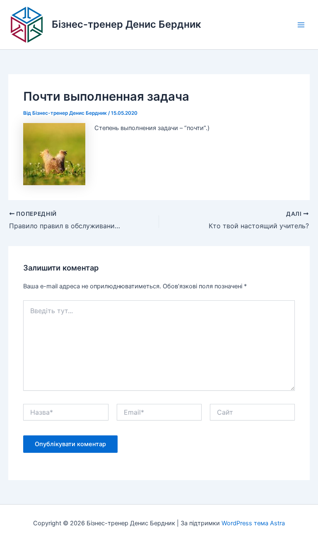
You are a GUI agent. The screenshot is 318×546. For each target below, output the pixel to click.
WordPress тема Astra (253, 523)
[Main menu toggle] (301, 25)
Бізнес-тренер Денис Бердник (126, 24)
